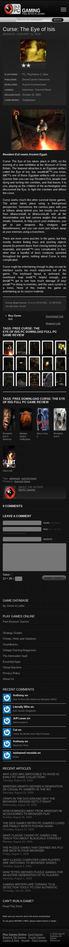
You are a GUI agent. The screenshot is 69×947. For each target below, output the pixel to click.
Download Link (54, 316)
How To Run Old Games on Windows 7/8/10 (35, 699)
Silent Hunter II (20, 722)
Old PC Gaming (26, 490)
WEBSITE (47, 539)
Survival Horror (22, 481)
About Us (8, 678)
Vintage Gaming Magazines (19, 650)
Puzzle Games (36, 937)
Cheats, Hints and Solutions (19, 638)
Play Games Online (14, 934)
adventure (14, 478)
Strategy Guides (12, 632)
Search (58, 20)
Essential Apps (12, 661)
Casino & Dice (11, 940)
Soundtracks (10, 644)
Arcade (25, 940)
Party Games (39, 940)
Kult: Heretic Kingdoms (24, 711)
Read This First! (12, 906)
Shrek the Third (20, 745)
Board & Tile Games (14, 937)
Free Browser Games (16, 621)
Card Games (35, 934)
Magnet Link (53, 323)
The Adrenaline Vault (15, 655)
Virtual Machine (12, 667)
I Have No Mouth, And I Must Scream (31, 734)
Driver (16, 757)
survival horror (28, 478)
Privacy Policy (11, 673)
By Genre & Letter (13, 605)
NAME (51, 523)
